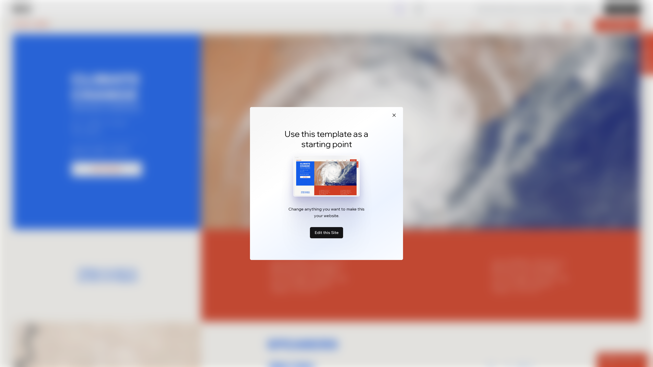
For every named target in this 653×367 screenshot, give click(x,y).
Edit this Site (326, 232)
